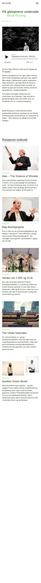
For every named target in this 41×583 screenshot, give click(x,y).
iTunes (31, 69)
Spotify (7, 72)
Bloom (6, 3)
